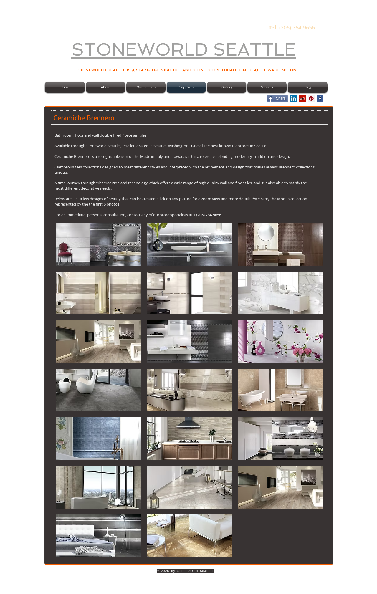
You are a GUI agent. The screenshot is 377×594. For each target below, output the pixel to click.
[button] (98, 244)
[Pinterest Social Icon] (311, 98)
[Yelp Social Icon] (302, 98)
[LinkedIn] (293, 98)
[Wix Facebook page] (320, 98)
